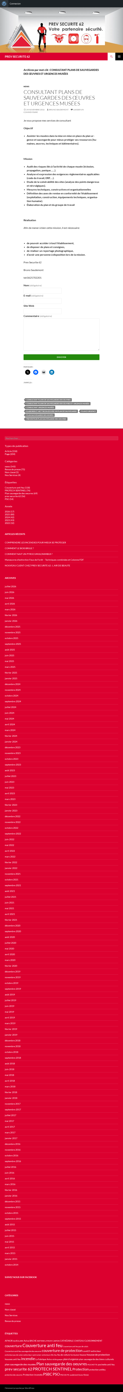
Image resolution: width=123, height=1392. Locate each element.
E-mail (33, 295)
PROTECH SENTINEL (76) (17, 490)
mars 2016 (10, 1184)
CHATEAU (79, 1341)
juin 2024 (9, 712)
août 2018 (10, 1063)
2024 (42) (9, 517)
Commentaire (38, 315)
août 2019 (10, 994)
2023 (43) (9, 520)
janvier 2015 (11, 1259)
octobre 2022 (11, 827)
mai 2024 (9, 718)
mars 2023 (10, 799)
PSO (56, 1374)
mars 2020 (10, 960)
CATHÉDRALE (67, 1341)
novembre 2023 (12, 753)
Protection (80, 1369)
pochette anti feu (106, 1364)
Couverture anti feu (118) (17, 487)
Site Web (29, 305)
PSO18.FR (64, 1375)
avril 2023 (10, 793)
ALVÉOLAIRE (18, 1341)
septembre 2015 (13, 1218)
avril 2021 (10, 914)
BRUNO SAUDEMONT (59, 109)
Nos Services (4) (12, 475)
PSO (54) (9, 499)
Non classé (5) (12, 472)
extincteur (96, 1351)
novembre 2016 (12, 1149)
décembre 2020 (12, 925)
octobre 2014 (11, 1264)
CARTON (56, 1341)
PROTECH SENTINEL (52, 1368)
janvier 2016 (11, 1195)
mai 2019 (9, 1011)
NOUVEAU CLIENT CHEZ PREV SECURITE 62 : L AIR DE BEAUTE (37, 565)
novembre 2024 (12, 689)
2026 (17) (9, 511)
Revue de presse (13, 1321)
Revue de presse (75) (15, 469)
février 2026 (11, 615)
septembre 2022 (13, 833)
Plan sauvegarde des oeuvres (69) (21, 493)
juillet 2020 (10, 942)
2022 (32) (9, 523)
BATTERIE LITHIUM (44, 1341)
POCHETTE (92, 1364)
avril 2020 (10, 954)
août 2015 (10, 1224)
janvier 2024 (11, 741)
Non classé (10, 1309)
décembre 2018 (12, 1040)
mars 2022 (10, 856)
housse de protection (98, 1354)
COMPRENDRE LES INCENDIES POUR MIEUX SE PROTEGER (35, 542)
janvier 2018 (11, 1098)
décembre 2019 (12, 971)
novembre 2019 (12, 977)
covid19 (86, 1351)
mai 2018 (9, 1075)
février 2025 (11, 672)
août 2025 (10, 649)
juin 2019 (9, 1006)
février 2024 (11, 735)
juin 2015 (9, 1236)
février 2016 (11, 1190)
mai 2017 (9, 1121)
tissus (86, 1375)
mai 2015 (9, 1241)
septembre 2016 (13, 1161)
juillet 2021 (10, 896)
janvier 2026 (11, 621)
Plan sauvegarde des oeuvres (61, 1363)
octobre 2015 (11, 1213)
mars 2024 (10, 730)
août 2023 (10, 770)
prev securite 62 (18, 1369)
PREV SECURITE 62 (17, 56)
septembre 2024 (13, 701)
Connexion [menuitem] (15, 3)
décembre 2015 (12, 1201)
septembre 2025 (13, 644)
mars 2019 (10, 1023)
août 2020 (10, 937)
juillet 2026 (10, 586)
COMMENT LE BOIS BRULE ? (19, 548)
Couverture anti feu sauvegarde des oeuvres (23, 1351)
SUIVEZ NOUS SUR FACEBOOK (21, 1277)
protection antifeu (97, 1369)
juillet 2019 (10, 1000)
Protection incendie (33, 1374)
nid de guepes (57, 1359)
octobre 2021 (11, 879)
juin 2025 (9, 655)
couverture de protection (62, 1350)
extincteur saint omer (32, 1355)
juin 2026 (9, 592)
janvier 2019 (11, 1034)
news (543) (10, 466)
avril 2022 (10, 850)
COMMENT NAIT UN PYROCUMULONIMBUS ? (29, 554)
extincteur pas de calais (14, 1355)
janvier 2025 (11, 678)
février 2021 (11, 919)
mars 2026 (10, 609)
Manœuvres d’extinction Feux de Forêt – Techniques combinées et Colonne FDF (44, 559)
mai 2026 (9, 598)
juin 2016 (9, 1172)
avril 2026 (10, 603)
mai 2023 (9, 787)
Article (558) (11, 451)
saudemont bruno (76, 1375)
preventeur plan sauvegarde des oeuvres (46, 419)
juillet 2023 (10, 776)
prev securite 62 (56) (15, 496)
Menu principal (119, 56)
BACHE (33, 1341)
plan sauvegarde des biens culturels (96, 1359)
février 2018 (11, 1092)
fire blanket (74, 1355)
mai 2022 (9, 845)
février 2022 (11, 862)
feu (55, 1355)
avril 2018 (10, 1080)
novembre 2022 (12, 822)
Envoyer (61, 357)
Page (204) (10, 454)
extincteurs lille (48, 1355)
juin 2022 (9, 839)
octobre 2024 (11, 695)
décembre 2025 (12, 626)
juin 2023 (9, 781)
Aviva (26, 1340)
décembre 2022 (12, 816)
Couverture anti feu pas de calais (75, 1346)
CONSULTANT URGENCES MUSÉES (40, 407)
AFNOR (9, 1340)
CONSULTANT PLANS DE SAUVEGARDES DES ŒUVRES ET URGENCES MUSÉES (59, 98)
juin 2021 (9, 902)
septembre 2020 (13, 931)
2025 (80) (9, 514)
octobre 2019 (11, 983)
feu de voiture (63, 1355)
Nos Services (11, 1315)
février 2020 (11, 965)
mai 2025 (9, 661)
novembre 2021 (12, 873)
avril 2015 (10, 1247)
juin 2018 (9, 1069)
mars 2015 (10, 1253)
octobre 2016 (11, 1155)
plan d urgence (88, 411)
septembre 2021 (13, 885)
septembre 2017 (13, 1109)
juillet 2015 (10, 1230)
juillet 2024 (10, 707)
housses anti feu (13, 1359)
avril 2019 (10, 1017)
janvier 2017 (11, 1138)
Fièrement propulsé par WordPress (19, 1388)
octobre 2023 (11, 758)
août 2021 (10, 891)
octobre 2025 (11, 638)
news (26, 86)
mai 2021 (9, 908)
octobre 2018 (11, 1052)
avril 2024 (10, 724)
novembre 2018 (12, 1046)
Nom (33, 285)
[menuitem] (4, 3)
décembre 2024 (12, 684)
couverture (13, 1346)
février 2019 (11, 1029)
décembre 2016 (12, 1144)
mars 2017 (10, 1132)
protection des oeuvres (13, 1375)
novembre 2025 (12, 632)
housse (83, 1355)
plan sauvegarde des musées (39, 415)
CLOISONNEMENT (93, 1341)
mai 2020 (9, 948)
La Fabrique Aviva (43, 1359)
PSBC (47, 1374)
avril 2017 (10, 1126)
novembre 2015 (12, 1207)
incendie (28, 1358)
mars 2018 (10, 1086)
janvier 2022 (11, 868)
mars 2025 (10, 667)
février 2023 (11, 804)
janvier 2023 (11, 810)
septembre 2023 (13, 764)
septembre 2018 (13, 1057)
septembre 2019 (13, 988)
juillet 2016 (10, 1167)
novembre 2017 (12, 1103)
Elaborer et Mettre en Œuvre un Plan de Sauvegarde (51, 411)
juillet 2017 (10, 1115)
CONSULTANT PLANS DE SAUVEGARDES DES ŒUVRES (48, 400)
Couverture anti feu (42, 1345)
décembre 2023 (12, 747)
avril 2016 (10, 1178)
